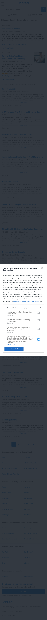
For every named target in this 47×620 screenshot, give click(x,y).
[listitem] (23, 308)
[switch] (38, 313)
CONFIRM (14, 349)
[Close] (43, 268)
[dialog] (23, 310)
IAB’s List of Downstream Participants (26, 301)
